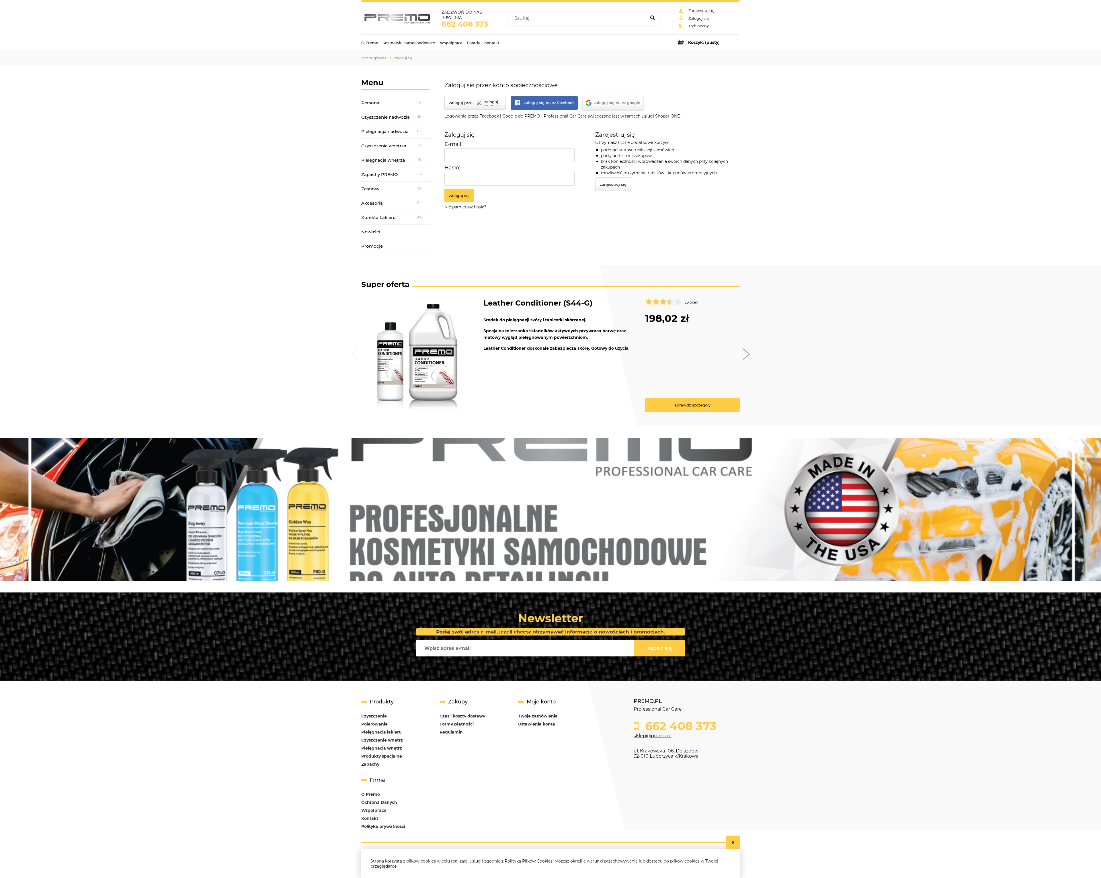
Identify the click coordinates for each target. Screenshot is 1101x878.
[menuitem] (369, 42)
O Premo (370, 794)
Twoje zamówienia (538, 716)
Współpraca (373, 810)
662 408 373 (465, 24)
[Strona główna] (397, 18)
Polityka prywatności (383, 826)
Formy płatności (457, 724)
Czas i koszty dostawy (462, 716)
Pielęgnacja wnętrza (383, 160)
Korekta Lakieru (378, 217)
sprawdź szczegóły (692, 404)
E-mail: (453, 144)
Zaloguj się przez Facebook (549, 102)
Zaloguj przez (462, 102)
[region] (550, 509)
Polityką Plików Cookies (529, 861)
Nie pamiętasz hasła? (465, 207)
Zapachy (370, 764)
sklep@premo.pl (652, 735)
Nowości (370, 231)
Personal (370, 102)
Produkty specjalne (381, 756)
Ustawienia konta (536, 724)
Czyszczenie (374, 716)
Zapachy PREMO (379, 174)
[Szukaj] (652, 18)
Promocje (372, 246)
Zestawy (370, 188)
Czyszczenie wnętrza (383, 145)
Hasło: (452, 167)
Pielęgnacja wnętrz (381, 748)
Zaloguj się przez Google (617, 102)
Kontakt (369, 818)
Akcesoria (372, 203)
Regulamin (451, 732)
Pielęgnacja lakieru (381, 732)
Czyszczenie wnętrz (382, 740)
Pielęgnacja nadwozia (385, 131)
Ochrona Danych (379, 802)
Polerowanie (374, 724)
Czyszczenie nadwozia (385, 117)
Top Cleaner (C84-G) (522, 303)
